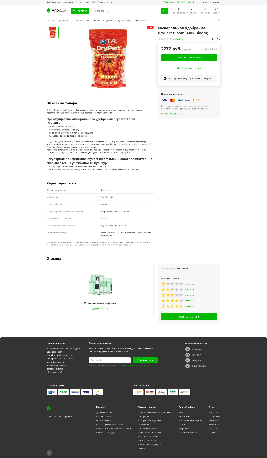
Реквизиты (214, 424)
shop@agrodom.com (63, 355)
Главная (50, 20)
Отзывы (110, 2)
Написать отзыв (189, 316)
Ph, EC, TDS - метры (147, 440)
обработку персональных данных (134, 366)
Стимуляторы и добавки (149, 420)
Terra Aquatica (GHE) (80, 20)
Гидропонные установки (149, 432)
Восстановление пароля (190, 420)
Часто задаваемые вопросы (109, 424)
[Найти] (164, 11)
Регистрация (215, 2)
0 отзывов (178, 39)
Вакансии (213, 420)
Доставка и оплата (65, 2)
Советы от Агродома (106, 432)
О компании (214, 416)
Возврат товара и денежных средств (113, 428)
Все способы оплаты (171, 113)
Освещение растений (148, 436)
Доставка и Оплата (105, 412)
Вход (205, 2)
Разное (141, 448)
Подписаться (145, 360)
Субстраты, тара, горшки (150, 444)
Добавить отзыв (100, 308)
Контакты (213, 412)
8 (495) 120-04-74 (65, 358)
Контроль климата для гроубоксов (155, 412)
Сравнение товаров (188, 432)
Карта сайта (214, 428)
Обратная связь (104, 420)
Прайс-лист (51, 2)
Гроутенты (143, 424)
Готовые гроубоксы (147, 428)
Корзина (182, 424)
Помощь (101, 2)
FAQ (94, 2)
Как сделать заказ (83, 2)
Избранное (184, 428)
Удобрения (62, 20)
